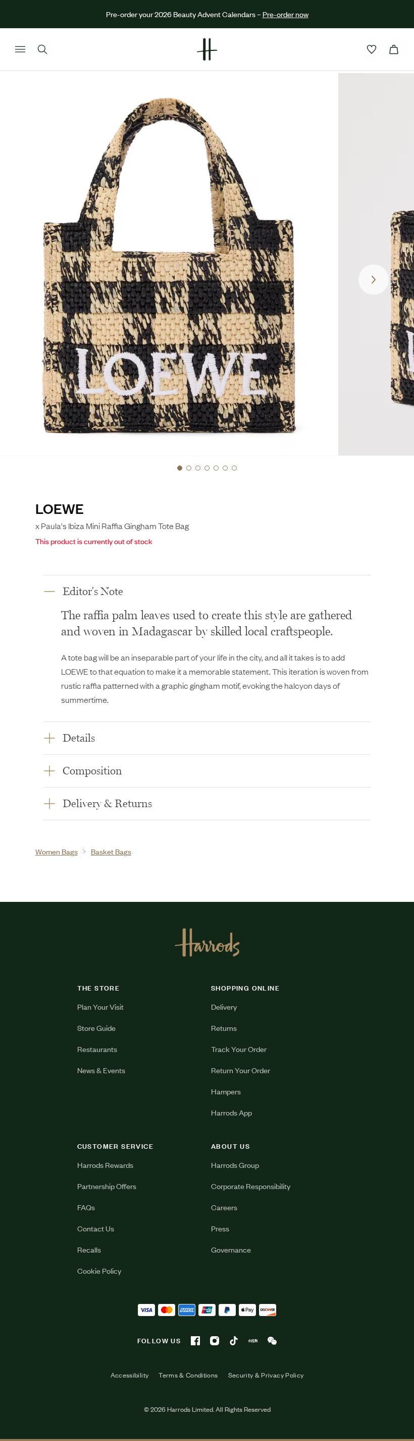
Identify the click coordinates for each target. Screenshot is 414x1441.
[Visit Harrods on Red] (252, 1340)
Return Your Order (240, 1070)
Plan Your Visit (100, 1006)
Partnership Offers (106, 1186)
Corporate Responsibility (250, 1186)
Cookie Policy (99, 1270)
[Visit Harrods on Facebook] (195, 1340)
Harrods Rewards (105, 1164)
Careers (224, 1207)
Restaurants (97, 1048)
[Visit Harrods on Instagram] (214, 1340)
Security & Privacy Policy (266, 1375)
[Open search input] (42, 49)
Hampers (226, 1091)
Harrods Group (235, 1164)
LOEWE (59, 508)
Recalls (89, 1249)
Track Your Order (239, 1048)
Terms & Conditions (188, 1375)
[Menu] (20, 49)
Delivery (224, 1006)
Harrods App (231, 1112)
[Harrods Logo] (207, 942)
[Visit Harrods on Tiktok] (233, 1340)
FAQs (86, 1207)
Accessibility (130, 1375)
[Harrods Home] (207, 49)
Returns (224, 1027)
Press (220, 1228)
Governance (231, 1249)
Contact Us (95, 1228)
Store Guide (96, 1027)
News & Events (101, 1070)
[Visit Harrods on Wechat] (272, 1340)
